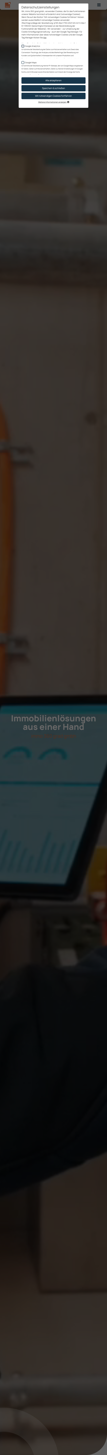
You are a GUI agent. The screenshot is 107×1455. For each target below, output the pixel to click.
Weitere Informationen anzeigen (52, 102)
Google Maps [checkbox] (31, 62)
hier (44, 37)
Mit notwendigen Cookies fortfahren (53, 95)
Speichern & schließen (53, 88)
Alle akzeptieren (53, 80)
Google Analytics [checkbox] (32, 46)
